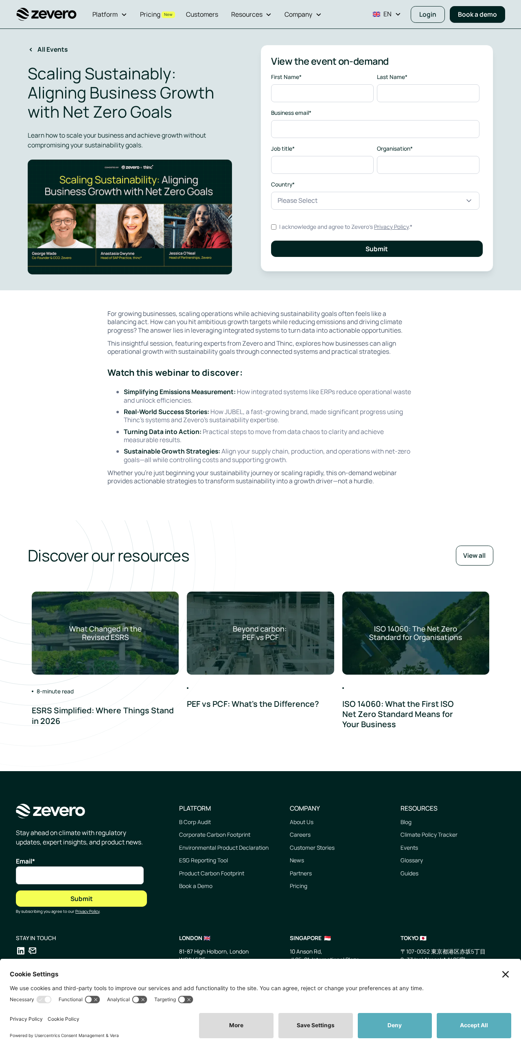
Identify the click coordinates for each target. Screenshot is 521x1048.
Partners (301, 873)
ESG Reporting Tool (203, 860)
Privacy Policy (391, 226)
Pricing (298, 886)
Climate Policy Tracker (429, 834)
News (297, 860)
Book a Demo (195, 886)
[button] (109, 14)
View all (474, 555)
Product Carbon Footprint (211, 873)
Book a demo (477, 14)
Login (427, 14)
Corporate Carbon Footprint (214, 834)
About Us (301, 822)
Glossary (412, 860)
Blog (406, 822)
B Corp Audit (195, 822)
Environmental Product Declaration (224, 847)
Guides (409, 873)
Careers (300, 834)
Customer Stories (312, 847)
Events (409, 847)
